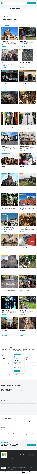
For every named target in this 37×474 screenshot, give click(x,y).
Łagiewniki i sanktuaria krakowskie (7, 227)
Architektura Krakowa (23, 104)
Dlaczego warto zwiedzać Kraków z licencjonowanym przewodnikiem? (6, 390)
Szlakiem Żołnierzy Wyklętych (25, 247)
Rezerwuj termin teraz (32, 444)
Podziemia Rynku (5, 83)
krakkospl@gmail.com (31, 454)
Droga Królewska (4, 330)
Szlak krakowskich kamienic (24, 146)
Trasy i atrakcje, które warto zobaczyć (7, 406)
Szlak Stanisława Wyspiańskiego (25, 62)
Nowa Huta (3, 166)
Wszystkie (7, 25)
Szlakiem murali (4, 268)
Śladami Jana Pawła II (5, 247)
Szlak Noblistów (22, 330)
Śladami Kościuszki (23, 207)
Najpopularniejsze (12, 25)
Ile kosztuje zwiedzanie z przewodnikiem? (25, 406)
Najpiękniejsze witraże (5, 310)
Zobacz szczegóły (4, 46)
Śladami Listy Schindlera (6, 104)
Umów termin (5, 370)
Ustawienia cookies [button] (14, 472)
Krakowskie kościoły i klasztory (7, 207)
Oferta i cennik (13, 455)
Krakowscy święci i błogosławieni (7, 186)
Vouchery (21, 458)
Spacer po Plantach (23, 310)
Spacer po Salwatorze (23, 186)
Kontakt (13, 459)
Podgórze (3, 146)
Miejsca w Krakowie (22, 459)
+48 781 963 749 (31, 455)
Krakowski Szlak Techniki (24, 289)
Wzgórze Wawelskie (5, 41)
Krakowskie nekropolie (23, 227)
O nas (12, 454)
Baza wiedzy (13, 458)
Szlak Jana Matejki (23, 41)
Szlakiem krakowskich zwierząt (7, 289)
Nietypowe (27, 25)
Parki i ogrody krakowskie (24, 268)
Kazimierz (3, 62)
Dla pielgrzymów (22, 25)
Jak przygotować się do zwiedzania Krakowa (26, 390)
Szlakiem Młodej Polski (23, 83)
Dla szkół (17, 25)
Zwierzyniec (22, 166)
